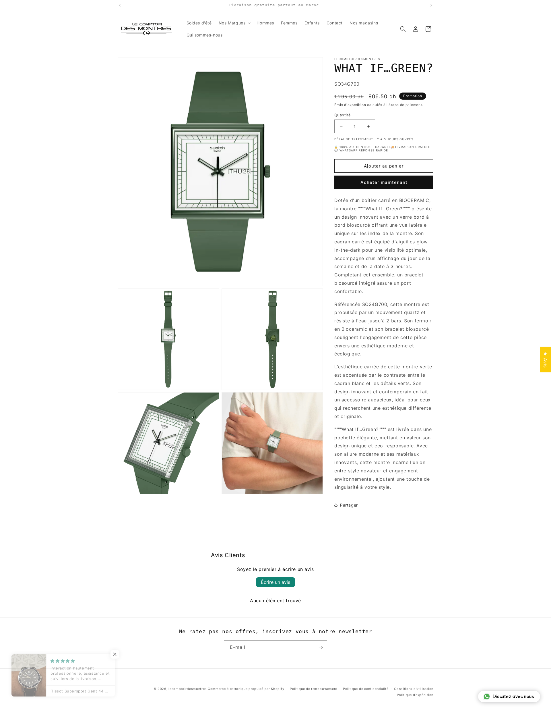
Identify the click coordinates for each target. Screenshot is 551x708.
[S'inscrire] (320, 647)
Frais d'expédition (350, 105)
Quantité (342, 115)
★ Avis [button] (545, 359)
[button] (234, 23)
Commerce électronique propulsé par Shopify (246, 689)
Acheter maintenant (384, 182)
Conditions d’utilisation (413, 689)
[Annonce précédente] (119, 5)
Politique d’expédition (415, 695)
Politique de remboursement (313, 689)
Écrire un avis (275, 582)
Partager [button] (349, 505)
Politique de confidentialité (366, 689)
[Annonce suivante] (431, 5)
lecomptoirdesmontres (187, 689)
